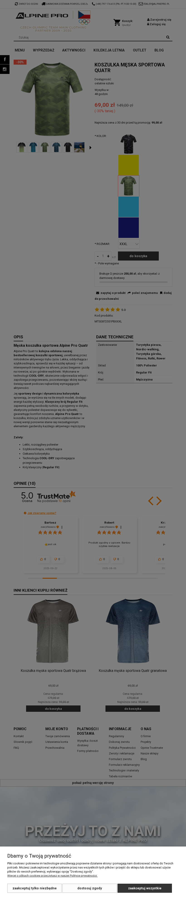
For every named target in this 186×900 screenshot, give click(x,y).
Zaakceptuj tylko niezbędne (34, 888)
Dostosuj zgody (89, 888)
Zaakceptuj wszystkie (145, 888)
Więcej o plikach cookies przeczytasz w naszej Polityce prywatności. (52, 875)
